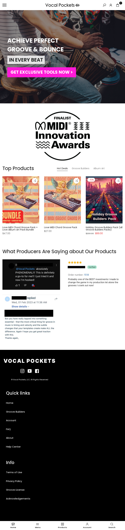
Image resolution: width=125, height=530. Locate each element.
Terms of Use (14, 472)
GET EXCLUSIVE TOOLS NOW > (42, 72)
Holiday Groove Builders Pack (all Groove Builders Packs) (104, 228)
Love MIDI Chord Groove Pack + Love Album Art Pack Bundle (20, 228)
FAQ (8, 429)
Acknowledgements (18, 498)
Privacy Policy (14, 481)
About (10, 438)
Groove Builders (15, 411)
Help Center (13, 446)
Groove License (15, 489)
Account (11, 420)
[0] (117, 5)
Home (9, 403)
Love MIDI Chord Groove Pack (60, 227)
